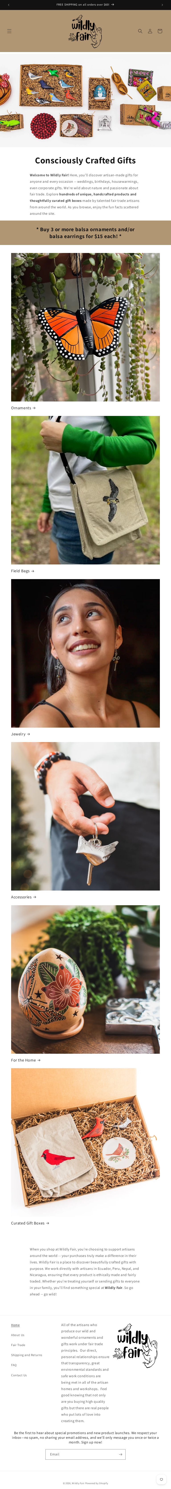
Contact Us (19, 1375)
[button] (9, 31)
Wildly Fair (78, 1483)
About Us (17, 1335)
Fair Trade (18, 1345)
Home (15, 1325)
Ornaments (21, 407)
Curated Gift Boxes (28, 1223)
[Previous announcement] (9, 5)
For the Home (23, 1060)
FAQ (14, 1365)
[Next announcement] (162, 5)
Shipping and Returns (26, 1355)
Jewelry (18, 733)
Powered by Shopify (96, 1483)
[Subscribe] (120, 1454)
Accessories (21, 896)
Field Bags (20, 570)
